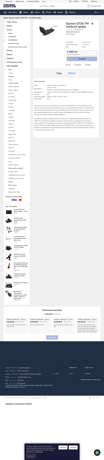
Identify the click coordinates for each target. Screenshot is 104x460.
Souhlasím (73, 447)
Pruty (10, 70)
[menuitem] (12, 12)
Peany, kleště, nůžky (14, 192)
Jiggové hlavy (12, 134)
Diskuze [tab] (71, 73)
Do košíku (82, 59)
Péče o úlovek (12, 185)
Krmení (10, 182)
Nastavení (31, 456)
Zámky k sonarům (13, 43)
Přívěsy (9, 50)
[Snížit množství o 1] (87, 53)
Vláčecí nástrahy (13, 83)
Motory (9, 26)
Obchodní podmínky (33, 1)
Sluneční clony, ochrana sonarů (17, 47)
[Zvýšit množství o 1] (96, 53)
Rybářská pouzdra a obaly (15, 178)
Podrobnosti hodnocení (73, 32)
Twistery (11, 104)
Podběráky (11, 189)
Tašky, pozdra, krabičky (15, 168)
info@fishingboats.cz (25, 368)
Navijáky (11, 76)
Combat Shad (12, 100)
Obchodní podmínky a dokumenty (90, 380)
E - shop (56, 373)
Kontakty (87, 373)
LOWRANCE (12, 37)
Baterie (9, 54)
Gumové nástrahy (13, 87)
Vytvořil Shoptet (95, 397)
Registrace (94, 1)
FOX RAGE (11, 97)
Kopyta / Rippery (13, 90)
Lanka (10, 161)
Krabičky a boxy (12, 172)
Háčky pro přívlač (13, 144)
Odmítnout (63, 447)
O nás (71, 373)
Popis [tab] (59, 73)
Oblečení (10, 58)
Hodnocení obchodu (52, 310)
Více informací (39, 452)
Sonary (9, 30)
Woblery (11, 124)
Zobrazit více (52, 337)
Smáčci (10, 114)
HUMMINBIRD (12, 40)
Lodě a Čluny (12, 22)
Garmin (10, 33)
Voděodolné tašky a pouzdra (16, 175)
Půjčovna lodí (20, 1)
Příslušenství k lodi (14, 62)
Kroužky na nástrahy (14, 158)
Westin (10, 73)
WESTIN (11, 93)
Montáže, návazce (13, 165)
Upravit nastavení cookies (39, 397)
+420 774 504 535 (23, 371)
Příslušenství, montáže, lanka (17, 155)
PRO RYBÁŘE (12, 66)
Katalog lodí (8, 1)
